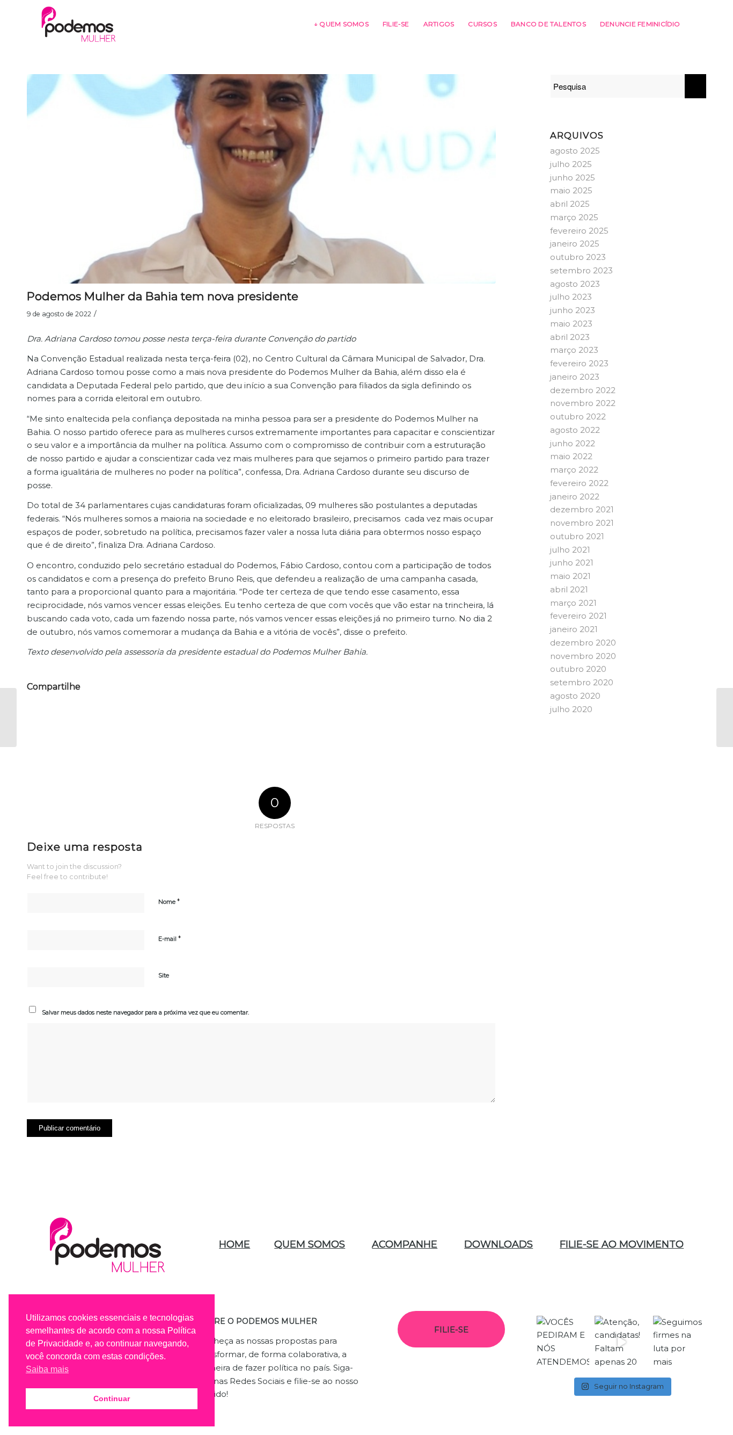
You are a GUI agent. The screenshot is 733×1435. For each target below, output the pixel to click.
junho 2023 (572, 310)
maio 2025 (571, 190)
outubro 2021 (577, 536)
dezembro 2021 (582, 509)
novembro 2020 (583, 656)
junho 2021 (571, 562)
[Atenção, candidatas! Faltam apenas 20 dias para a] (621, 1342)
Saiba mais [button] (47, 1369)
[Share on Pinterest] (210, 717)
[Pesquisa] (696, 24)
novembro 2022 (582, 403)
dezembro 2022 (582, 390)
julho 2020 (571, 709)
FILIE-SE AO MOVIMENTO (622, 1244)
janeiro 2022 (574, 496)
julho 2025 (571, 164)
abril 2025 (570, 204)
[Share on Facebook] (53, 717)
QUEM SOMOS (309, 1244)
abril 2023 (570, 337)
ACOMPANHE (404, 1244)
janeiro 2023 (574, 377)
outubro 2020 (578, 669)
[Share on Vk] (365, 717)
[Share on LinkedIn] (262, 717)
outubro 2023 (578, 257)
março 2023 (574, 350)
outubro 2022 (578, 416)
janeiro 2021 (574, 629)
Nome (169, 901)
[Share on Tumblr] (314, 717)
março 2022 (574, 470)
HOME (234, 1244)
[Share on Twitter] (105, 717)
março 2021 (573, 603)
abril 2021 (569, 589)
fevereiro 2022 (579, 483)
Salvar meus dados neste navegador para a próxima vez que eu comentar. (145, 1012)
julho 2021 (570, 550)
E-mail (169, 938)
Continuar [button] (111, 1398)
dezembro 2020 (583, 642)
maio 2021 (570, 576)
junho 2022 (572, 443)
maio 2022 (571, 456)
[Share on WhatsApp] (158, 717)
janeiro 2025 (574, 243)
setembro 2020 (581, 682)
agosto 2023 (575, 284)
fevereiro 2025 (579, 231)
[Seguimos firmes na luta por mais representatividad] (679, 1342)
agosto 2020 (575, 696)
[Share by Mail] (469, 717)
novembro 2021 (582, 523)
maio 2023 (571, 323)
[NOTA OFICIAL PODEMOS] (724, 717)
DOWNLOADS (498, 1244)
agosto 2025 (575, 151)
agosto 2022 (575, 430)
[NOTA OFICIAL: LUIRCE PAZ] (8, 717)
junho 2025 (572, 177)
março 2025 (574, 217)
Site (163, 975)
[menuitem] (341, 24)
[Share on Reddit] (417, 717)
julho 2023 (571, 297)
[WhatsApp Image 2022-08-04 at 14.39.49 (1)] (261, 179)
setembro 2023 (581, 270)
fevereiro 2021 (578, 616)
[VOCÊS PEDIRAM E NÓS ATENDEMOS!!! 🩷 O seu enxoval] (563, 1342)
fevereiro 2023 (579, 363)
